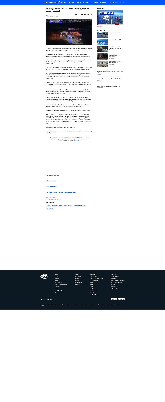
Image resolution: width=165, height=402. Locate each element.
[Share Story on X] (79, 15)
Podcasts (92, 292)
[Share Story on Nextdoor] (85, 15)
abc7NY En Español (94, 294)
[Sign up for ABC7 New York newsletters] (51, 299)
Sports (91, 286)
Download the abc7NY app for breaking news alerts (61, 192)
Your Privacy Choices (49, 304)
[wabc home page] (44, 276)
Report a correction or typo (51, 197)
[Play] (110, 17)
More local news (51, 181)
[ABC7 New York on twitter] (45, 299)
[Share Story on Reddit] (82, 15)
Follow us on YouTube (52, 175)
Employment (113, 278)
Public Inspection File (91, 304)
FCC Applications (99, 304)
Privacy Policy (42, 304)
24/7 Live (63, 2)
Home (56, 276)
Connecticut (103, 2)
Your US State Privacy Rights (68, 304)
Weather (57, 278)
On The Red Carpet (94, 290)
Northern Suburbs (94, 2)
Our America (93, 288)
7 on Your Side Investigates (61, 284)
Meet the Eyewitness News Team (118, 280)
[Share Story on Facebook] (76, 15)
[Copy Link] (91, 15)
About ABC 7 (113, 284)
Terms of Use (76, 304)
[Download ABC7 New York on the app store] (114, 299)
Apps (56, 292)
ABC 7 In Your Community (116, 282)
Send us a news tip (51, 186)
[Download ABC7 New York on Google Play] (121, 299)
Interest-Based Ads (83, 304)
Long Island (85, 2)
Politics (91, 282)
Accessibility (113, 286)
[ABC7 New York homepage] (51, 2)
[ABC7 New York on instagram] (48, 299)
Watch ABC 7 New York (60, 290)
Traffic (56, 280)
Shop (56, 288)
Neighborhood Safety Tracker (96, 278)
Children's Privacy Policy (58, 304)
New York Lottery (94, 276)
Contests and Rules (115, 288)
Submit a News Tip (115, 276)
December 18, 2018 (77, 140)
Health (91, 284)
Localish (57, 286)
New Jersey (78, 2)
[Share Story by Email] (88, 15)
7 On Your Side (58, 282)
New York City (71, 2)
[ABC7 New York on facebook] (41, 299)
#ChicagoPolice (59, 139)
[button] (41, 2)
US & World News (94, 280)
